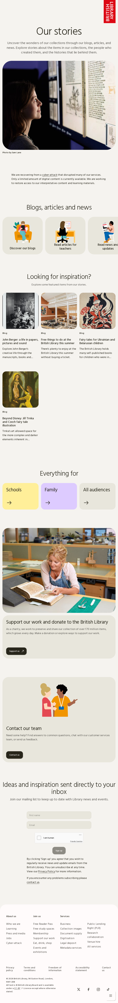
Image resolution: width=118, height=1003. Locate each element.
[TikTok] (108, 989)
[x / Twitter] (78, 989)
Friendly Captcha (76, 841)
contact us (33, 882)
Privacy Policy (46, 871)
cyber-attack (49, 174)
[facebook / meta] (88, 989)
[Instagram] (98, 989)
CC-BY (17, 988)
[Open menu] (110, 995)
